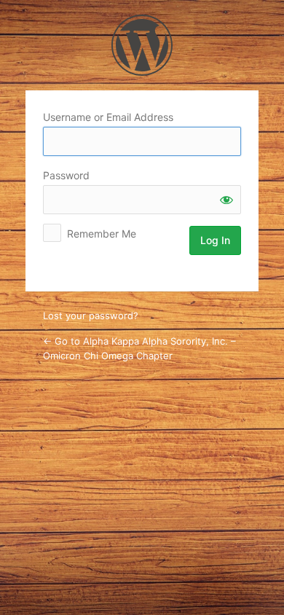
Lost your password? (90, 315)
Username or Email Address (108, 117)
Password (66, 175)
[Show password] (226, 199)
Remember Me (101, 233)
